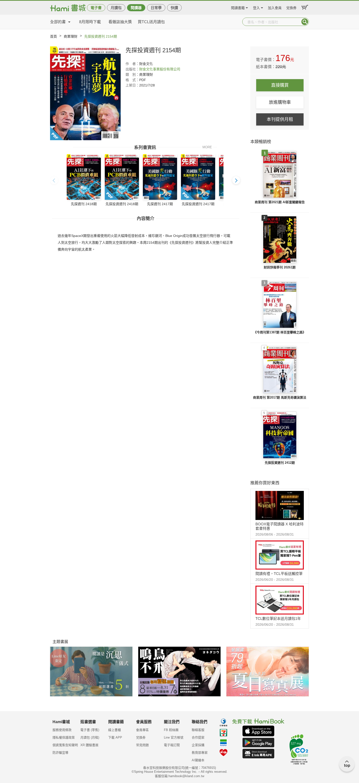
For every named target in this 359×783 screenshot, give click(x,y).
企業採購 (198, 745)
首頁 (53, 36)
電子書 (96, 8)
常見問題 (142, 745)
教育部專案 (200, 752)
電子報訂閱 (172, 745)
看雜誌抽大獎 (120, 22)
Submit (305, 22)
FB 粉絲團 (171, 730)
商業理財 (70, 36)
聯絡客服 (198, 730)
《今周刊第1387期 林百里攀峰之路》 (279, 332)
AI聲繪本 (198, 760)
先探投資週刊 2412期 (280, 463)
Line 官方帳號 (173, 737)
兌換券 (291, 7)
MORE (207, 147)
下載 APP (115, 737)
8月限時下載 (90, 22)
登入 (256, 7)
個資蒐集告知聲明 (65, 745)
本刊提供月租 (280, 119)
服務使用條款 (62, 730)
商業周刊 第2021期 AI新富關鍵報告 (280, 202)
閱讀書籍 (238, 7)
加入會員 (275, 7)
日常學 (156, 8)
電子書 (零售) (89, 730)
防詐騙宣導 (60, 752)
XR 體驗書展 (89, 745)
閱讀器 (136, 8)
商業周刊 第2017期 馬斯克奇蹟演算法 (279, 397)
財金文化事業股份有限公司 (159, 69)
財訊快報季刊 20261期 (280, 267)
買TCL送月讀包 (151, 22)
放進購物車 (280, 102)
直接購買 (280, 85)
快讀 (174, 8)
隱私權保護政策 (64, 737)
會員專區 (142, 730)
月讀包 (116, 8)
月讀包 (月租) (89, 737)
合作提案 (198, 737)
